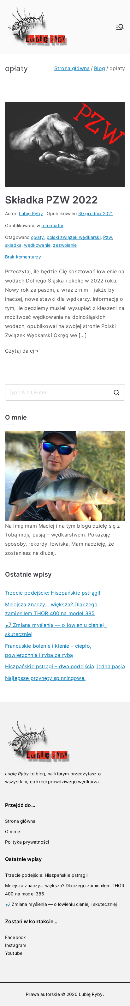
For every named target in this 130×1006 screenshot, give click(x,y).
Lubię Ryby (31, 213)
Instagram (15, 945)
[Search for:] (65, 392)
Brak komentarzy (23, 256)
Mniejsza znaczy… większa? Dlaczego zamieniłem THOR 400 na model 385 (51, 609)
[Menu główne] (120, 26)
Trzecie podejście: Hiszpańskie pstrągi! (52, 593)
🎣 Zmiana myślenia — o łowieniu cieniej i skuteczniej (56, 629)
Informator (52, 225)
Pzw (107, 237)
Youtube (13, 953)
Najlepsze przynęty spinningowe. (45, 678)
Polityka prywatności (27, 842)
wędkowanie (37, 245)
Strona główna (20, 821)
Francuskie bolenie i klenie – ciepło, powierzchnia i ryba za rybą (48, 650)
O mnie (12, 831)
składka (13, 245)
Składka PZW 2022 (51, 200)
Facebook (15, 937)
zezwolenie (65, 245)
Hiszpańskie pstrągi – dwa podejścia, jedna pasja (65, 666)
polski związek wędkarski (74, 237)
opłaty (37, 237)
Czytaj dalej (19, 351)
